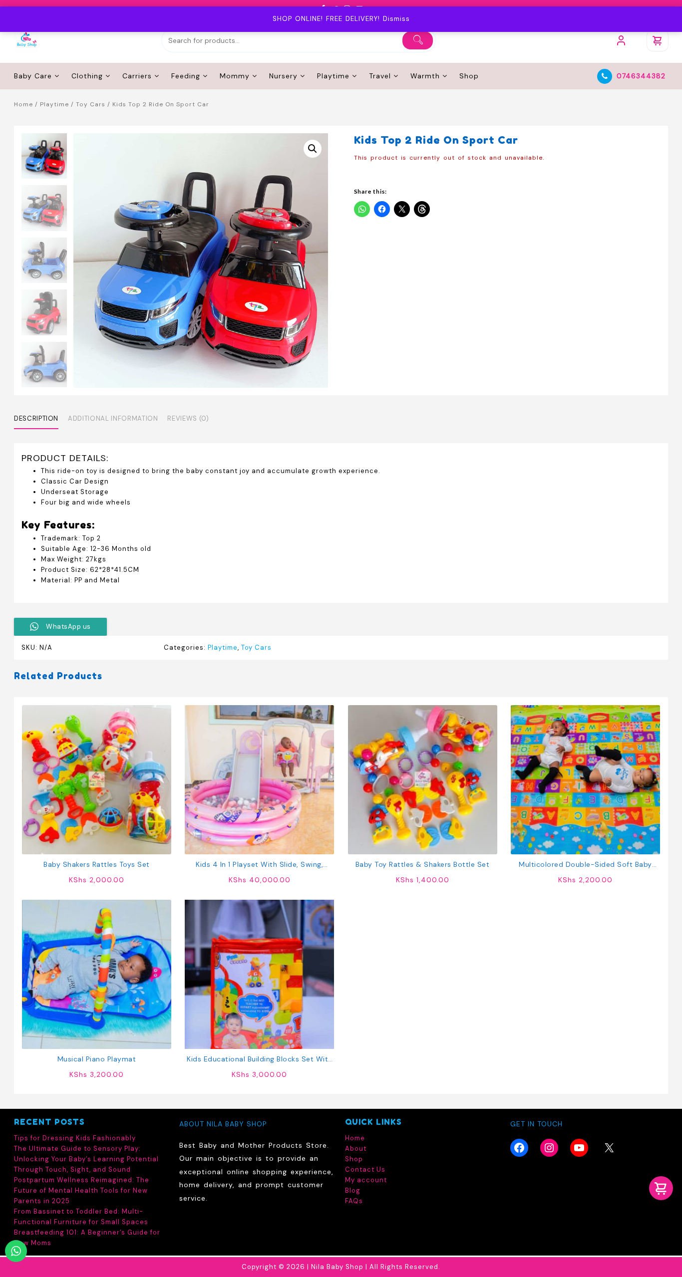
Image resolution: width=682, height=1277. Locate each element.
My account (366, 1180)
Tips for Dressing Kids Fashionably (75, 1138)
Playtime (54, 104)
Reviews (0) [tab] (188, 418)
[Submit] (417, 40)
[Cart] (658, 40)
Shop (354, 1159)
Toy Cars (90, 104)
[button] (313, 149)
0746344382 (641, 75)
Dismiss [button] (396, 18)
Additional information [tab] (113, 418)
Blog (352, 1190)
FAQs (354, 1201)
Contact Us (365, 1169)
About (355, 1148)
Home (23, 104)
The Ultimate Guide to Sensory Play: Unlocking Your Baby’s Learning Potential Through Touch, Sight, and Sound (86, 1159)
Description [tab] (36, 418)
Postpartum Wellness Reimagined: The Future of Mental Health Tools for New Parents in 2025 (81, 1190)
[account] (621, 40)
